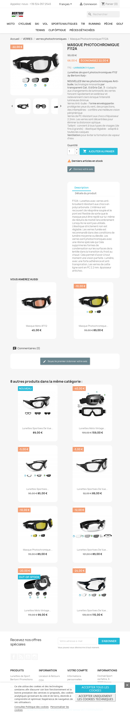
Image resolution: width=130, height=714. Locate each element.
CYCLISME (24, 24)
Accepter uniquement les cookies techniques (95, 697)
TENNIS (40, 30)
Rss (21, 657)
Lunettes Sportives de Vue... (37, 428)
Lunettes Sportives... (37, 488)
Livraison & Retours (49, 676)
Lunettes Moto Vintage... (92, 428)
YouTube (28, 657)
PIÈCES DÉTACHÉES (82, 30)
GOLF (119, 24)
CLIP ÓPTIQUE (57, 30)
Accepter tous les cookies (95, 688)
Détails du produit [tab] (86, 193)
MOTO (11, 24)
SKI (37, 24)
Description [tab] (82, 187)
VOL (45, 24)
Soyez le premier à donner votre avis (67, 361)
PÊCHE (108, 24)
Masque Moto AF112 (36, 325)
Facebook (14, 657)
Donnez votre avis (83, 169)
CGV (41, 680)
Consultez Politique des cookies (31, 706)
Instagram (35, 657)
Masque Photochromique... (93, 325)
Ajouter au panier (98, 151)
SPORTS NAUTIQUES (64, 24)
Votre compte (77, 670)
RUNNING (95, 24)
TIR (83, 24)
